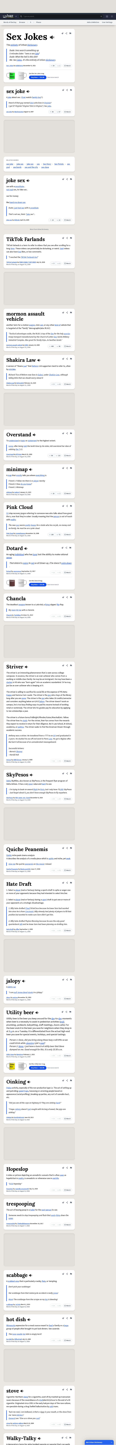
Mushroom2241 (25, 869)
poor (31, 784)
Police (9, 1087)
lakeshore (19, 1054)
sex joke (9, 112)
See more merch (53, 77)
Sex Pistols (59, 164)
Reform (35, 366)
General (12, 1418)
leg (46, 1299)
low (19, 251)
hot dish (9, 1339)
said (51, 1406)
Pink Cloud (9, 533)
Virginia (47, 102)
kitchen (20, 1415)
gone (24, 698)
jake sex (30, 164)
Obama (19, 751)
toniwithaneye (21, 533)
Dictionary (32, 45)
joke (37, 53)
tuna (14, 1334)
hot (24, 1334)
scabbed (11, 1281)
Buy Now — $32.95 (37, 77)
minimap (9, 492)
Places (38, 22)
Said (62, 248)
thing (58, 1215)
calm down (66, 563)
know (29, 484)
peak (68, 858)
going (25, 563)
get (32, 563)
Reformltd (20, 383)
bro (36, 257)
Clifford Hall (18, 1339)
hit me (18, 610)
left (21, 924)
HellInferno (19, 66)
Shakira (52, 374)
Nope (21, 1046)
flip (58, 604)
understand (14, 440)
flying (47, 604)
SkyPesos (9, 798)
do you (23, 484)
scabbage (9, 1304)
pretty (27, 525)
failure (41, 701)
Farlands (30, 257)
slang (25, 1396)
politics (21, 727)
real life (55, 1178)
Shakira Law (10, 383)
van (41, 325)
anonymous (17, 571)
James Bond (22, 992)
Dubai (40, 374)
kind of (57, 325)
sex (38, 164)
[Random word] (101, 16)
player (36, 480)
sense (9, 557)
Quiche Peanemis (12, 869)
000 (61, 789)
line (52, 333)
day (53, 1018)
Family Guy (36, 97)
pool (42, 1043)
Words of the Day (10, 22)
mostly (19, 475)
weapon (21, 604)
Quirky (9, 855)
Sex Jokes (9, 66)
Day (55, 336)
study (25, 720)
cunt (38, 1418)
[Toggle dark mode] (112, 16)
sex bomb (17, 167)
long (35, 554)
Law (25, 366)
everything (40, 475)
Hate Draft (9, 929)
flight (35, 789)
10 (12, 1183)
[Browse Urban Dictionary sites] (9, 16)
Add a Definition (93, 22)
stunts (30, 992)
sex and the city (31, 167)
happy (33, 525)
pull (15, 992)
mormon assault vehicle (14, 345)
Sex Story (47, 164)
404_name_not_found (22, 798)
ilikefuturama (18, 112)
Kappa (9, 695)
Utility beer (10, 1054)
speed (21, 1091)
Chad (27, 908)
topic (23, 440)
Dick (32, 102)
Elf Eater (19, 454)
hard (44, 784)
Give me (12, 864)
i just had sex (18, 207)
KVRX (26, 345)
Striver (8, 760)
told (25, 446)
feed (51, 1325)
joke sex (20, 164)
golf (62, 1021)
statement (32, 440)
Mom (11, 1299)
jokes (19, 60)
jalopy (8, 997)
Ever (24, 97)
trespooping (10, 1223)
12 (7, 513)
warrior (67, 333)
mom (13, 610)
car (14, 987)
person (56, 516)
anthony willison (18, 1423)
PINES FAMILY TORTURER (27, 262)
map (10, 475)
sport (44, 899)
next (43, 1209)
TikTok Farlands (11, 262)
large (66, 1325)
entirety (14, 45)
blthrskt (17, 220)
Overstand (10, 454)
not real (9, 189)
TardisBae (17, 615)
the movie (40, 864)
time (12, 248)
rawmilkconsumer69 (22, 1189)
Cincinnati (29, 911)
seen (62, 1175)
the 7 (18, 449)
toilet (32, 1209)
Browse (22, 22)
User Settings (107, 22)
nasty (53, 1215)
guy (17, 525)
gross (55, 1293)
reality (13, 519)
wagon (32, 325)
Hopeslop (9, 1189)
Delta (8, 780)
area (17, 1281)
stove (8, 1423)
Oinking (8, 1117)
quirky (51, 858)
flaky (44, 1281)
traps (26, 1091)
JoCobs (18, 1304)
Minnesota (10, 1325)
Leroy (11, 446)
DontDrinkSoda (19, 1117)
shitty (10, 987)
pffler (17, 929)
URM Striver (17, 760)
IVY (54, 735)
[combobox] (61, 16)
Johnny (18, 1109)
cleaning (30, 1043)
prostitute (19, 186)
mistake (12, 369)
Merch (68, 66)
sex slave (45, 167)
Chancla (9, 615)
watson (15, 997)
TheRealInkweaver (23, 1223)
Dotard (8, 571)
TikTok (23, 257)
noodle (19, 1334)
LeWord (17, 492)
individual (19, 554)
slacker (9, 682)
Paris (42, 789)
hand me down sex (17, 202)
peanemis (29, 864)
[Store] (107, 16)
